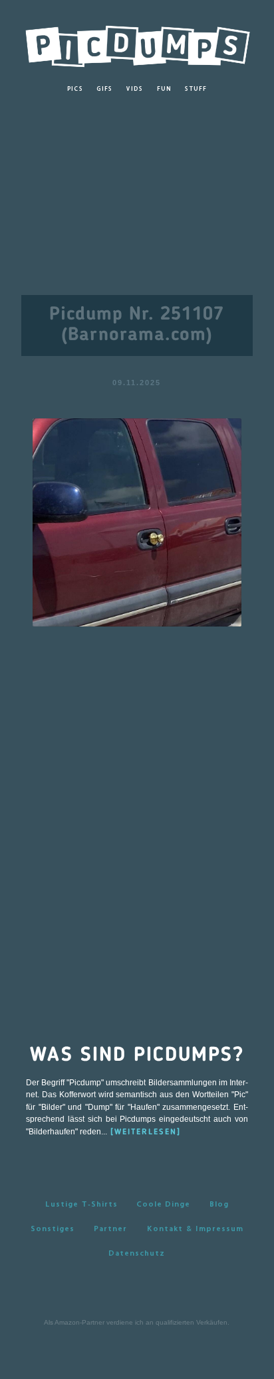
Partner (110, 1228)
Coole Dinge (163, 1204)
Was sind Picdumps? (137, 1055)
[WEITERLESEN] (145, 1132)
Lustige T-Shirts (81, 1204)
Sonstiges (52, 1228)
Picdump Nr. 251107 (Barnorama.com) (136, 325)
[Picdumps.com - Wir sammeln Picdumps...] (137, 43)
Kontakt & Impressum (194, 1228)
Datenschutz (136, 1253)
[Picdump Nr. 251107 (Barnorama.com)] (137, 521)
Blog (219, 1204)
